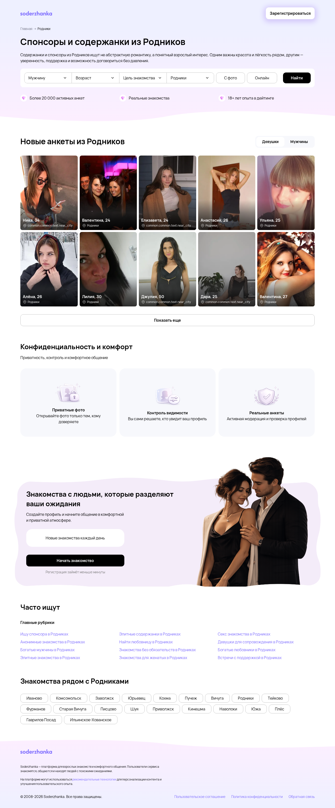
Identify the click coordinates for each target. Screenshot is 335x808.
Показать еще (167, 320)
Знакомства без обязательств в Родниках (157, 649)
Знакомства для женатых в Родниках (153, 657)
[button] (34, 698)
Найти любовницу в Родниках (146, 642)
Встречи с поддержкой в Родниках (250, 657)
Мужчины (299, 141)
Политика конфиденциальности (257, 796)
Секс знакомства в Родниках (244, 634)
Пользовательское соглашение (199, 796)
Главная (26, 29)
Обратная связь (302, 796)
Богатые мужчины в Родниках (47, 649)
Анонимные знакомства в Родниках (52, 642)
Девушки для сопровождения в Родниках (256, 642)
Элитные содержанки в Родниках (149, 634)
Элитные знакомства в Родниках (50, 657)
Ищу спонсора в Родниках (44, 634)
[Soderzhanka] (36, 13)
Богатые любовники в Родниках (246, 649)
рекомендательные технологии (94, 779)
